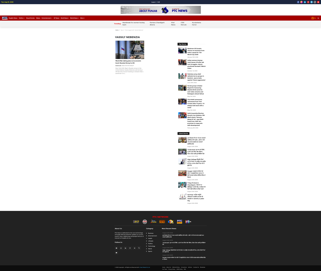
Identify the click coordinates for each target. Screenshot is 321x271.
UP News (56, 18)
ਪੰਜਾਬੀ (158, 2)
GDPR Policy (179, 269)
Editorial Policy (176, 267)
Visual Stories (30, 18)
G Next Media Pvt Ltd (144, 267)
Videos (38, 18)
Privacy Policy (171, 269)
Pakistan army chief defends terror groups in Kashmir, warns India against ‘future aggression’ (196, 77)
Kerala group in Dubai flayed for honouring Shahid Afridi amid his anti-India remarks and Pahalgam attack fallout (195, 90)
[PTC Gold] (162, 221)
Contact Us (196, 267)
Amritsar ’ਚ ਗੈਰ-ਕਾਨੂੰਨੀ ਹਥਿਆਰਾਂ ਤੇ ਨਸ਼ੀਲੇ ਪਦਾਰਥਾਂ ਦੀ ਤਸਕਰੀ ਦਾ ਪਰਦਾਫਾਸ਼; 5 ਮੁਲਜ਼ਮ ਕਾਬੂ (195, 197)
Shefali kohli (118, 65)
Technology (151, 246)
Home (116, 30)
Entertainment (46, 18)
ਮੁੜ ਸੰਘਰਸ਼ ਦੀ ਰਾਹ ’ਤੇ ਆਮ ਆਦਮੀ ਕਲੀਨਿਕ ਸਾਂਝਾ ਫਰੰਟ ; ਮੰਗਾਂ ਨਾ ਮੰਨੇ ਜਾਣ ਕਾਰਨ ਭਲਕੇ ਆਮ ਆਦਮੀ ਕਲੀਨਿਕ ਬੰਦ (196, 141)
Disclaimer (202, 267)
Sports (150, 251)
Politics (21, 18)
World (150, 248)
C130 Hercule (183, 24)
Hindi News (64, 18)
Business (150, 233)
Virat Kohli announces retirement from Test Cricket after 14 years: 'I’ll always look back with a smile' (195, 103)
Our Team (164, 269)
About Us (168, 267)
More (82, 18)
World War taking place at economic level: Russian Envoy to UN (128, 62)
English (153, 2)
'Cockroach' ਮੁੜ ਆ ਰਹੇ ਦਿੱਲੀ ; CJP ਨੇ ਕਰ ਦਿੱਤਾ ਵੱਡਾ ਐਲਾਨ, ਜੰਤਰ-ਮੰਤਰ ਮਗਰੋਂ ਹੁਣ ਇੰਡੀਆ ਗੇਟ (196, 151)
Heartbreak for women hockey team (133, 24)
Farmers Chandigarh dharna (157, 24)
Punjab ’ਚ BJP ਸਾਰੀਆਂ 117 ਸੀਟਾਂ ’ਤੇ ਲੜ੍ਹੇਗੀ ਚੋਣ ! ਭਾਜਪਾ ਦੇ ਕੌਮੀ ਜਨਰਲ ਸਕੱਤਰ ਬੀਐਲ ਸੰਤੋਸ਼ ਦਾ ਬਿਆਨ (196, 174)
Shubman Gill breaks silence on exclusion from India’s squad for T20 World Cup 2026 (195, 51)
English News (13, 18)
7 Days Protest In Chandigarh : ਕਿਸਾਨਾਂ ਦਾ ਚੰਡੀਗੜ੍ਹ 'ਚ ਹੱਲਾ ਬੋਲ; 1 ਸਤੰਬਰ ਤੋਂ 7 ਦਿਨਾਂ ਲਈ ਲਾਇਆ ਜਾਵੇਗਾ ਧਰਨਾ (196, 186)
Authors (190, 267)
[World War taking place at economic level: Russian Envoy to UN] (129, 50)
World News (74, 18)
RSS (185, 269)
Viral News (173, 24)
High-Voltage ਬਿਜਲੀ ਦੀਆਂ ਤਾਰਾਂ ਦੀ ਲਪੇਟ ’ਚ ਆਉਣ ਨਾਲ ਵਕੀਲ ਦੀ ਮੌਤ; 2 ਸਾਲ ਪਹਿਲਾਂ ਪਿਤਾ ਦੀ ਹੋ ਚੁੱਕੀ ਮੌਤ (196, 162)
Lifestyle (150, 241)
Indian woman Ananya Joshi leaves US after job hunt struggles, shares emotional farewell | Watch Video (196, 64)
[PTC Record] (144, 221)
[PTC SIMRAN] (179, 221)
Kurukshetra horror (196, 24)
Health (150, 238)
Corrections (184, 267)
